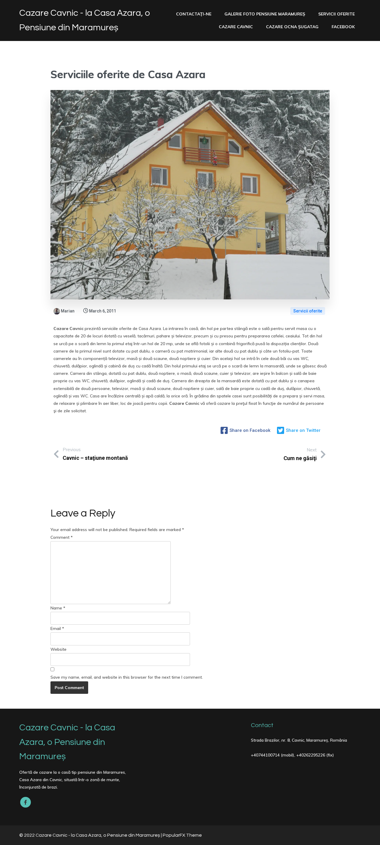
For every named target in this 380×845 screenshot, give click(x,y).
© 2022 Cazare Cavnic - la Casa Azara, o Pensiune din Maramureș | (91, 835)
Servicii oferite (307, 311)
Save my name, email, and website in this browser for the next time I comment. (126, 677)
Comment (61, 537)
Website (58, 649)
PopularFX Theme (182, 835)
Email (57, 628)
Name (57, 608)
